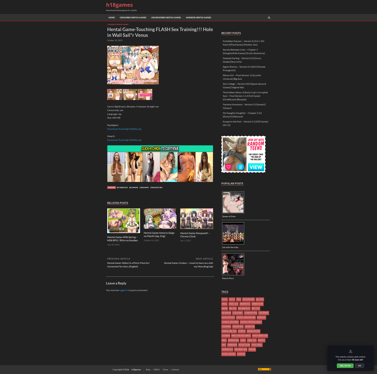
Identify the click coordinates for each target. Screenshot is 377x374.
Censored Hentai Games (133, 17)
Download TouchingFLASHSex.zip (124, 128)
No (359, 365)
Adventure (248, 299)
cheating (238, 313)
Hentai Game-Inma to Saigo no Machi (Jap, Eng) (159, 234)
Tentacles (227, 349)
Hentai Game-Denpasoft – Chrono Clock (195, 235)
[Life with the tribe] (234, 244)
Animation (257, 304)
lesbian (226, 336)
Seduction (244, 345)
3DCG (232, 299)
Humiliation (253, 331)
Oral (242, 340)
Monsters (233, 340)
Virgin (252, 349)
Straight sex (156, 187)
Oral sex (251, 340)
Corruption (250, 313)
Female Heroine (230, 322)
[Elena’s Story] (234, 275)
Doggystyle (228, 317)
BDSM (224, 308)
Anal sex (233, 304)
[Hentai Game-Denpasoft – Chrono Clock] (196, 229)
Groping (226, 326)
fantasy (261, 317)
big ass (232, 308)
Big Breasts (122, 187)
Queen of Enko (229, 216)
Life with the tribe (230, 247)
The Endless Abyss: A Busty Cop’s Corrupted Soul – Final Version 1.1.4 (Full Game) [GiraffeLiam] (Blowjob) (245, 96)
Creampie (144, 187)
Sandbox (232, 345)
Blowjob (133, 187)
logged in (123, 290)
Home (112, 17)
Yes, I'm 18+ (345, 365)
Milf (224, 340)
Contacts (175, 369)
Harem (241, 331)
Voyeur (241, 354)
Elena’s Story (228, 278)
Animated (245, 304)
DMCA (157, 369)
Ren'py (261, 340)
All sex (259, 299)
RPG (224, 345)
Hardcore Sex (229, 331)
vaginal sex (241, 349)
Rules (148, 369)
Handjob (249, 326)
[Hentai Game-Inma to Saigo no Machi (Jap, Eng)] (160, 229)
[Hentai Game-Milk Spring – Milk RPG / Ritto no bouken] (123, 233)
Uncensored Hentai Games (166, 17)
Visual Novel (228, 354)
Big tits (256, 308)
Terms (165, 369)
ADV (239, 299)
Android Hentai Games (198, 17)
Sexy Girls (257, 345)
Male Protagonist (241, 336)
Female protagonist (251, 322)
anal (224, 304)
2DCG (224, 299)
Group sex (238, 326)
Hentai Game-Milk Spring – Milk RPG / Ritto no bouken (122, 239)
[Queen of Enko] (234, 213)
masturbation (260, 336)
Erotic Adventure (246, 317)
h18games (119, 4)
